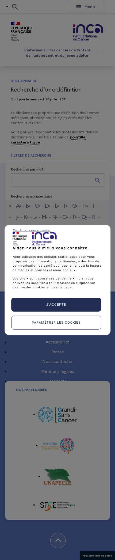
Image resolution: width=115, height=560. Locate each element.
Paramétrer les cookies (56, 322)
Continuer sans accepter (32, 230)
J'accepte (56, 304)
